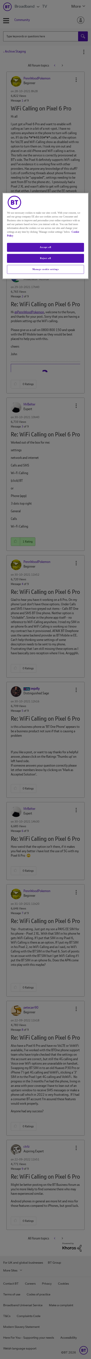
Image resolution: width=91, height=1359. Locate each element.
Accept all (45, 247)
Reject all (45, 258)
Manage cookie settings (45, 269)
